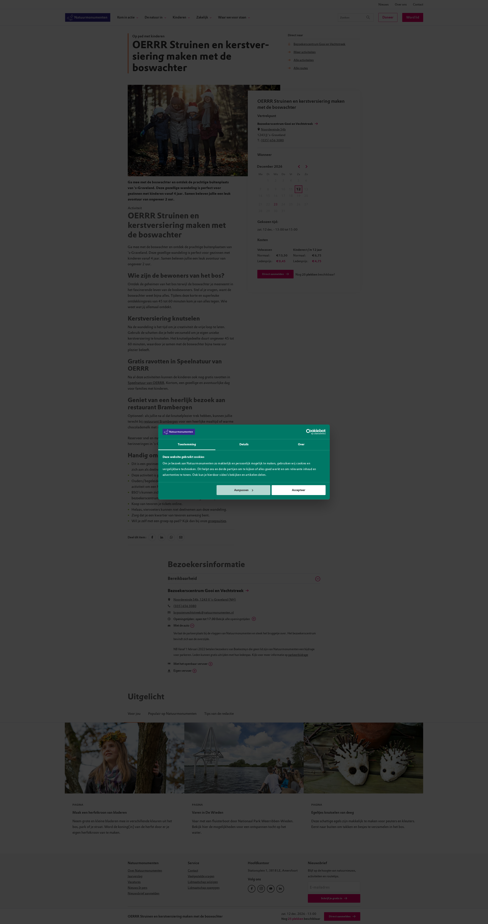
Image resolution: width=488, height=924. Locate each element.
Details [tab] (244, 444)
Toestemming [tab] (187, 444)
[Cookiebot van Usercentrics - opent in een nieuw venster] (309, 432)
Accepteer (298, 490)
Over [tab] (301, 444)
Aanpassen (241, 490)
